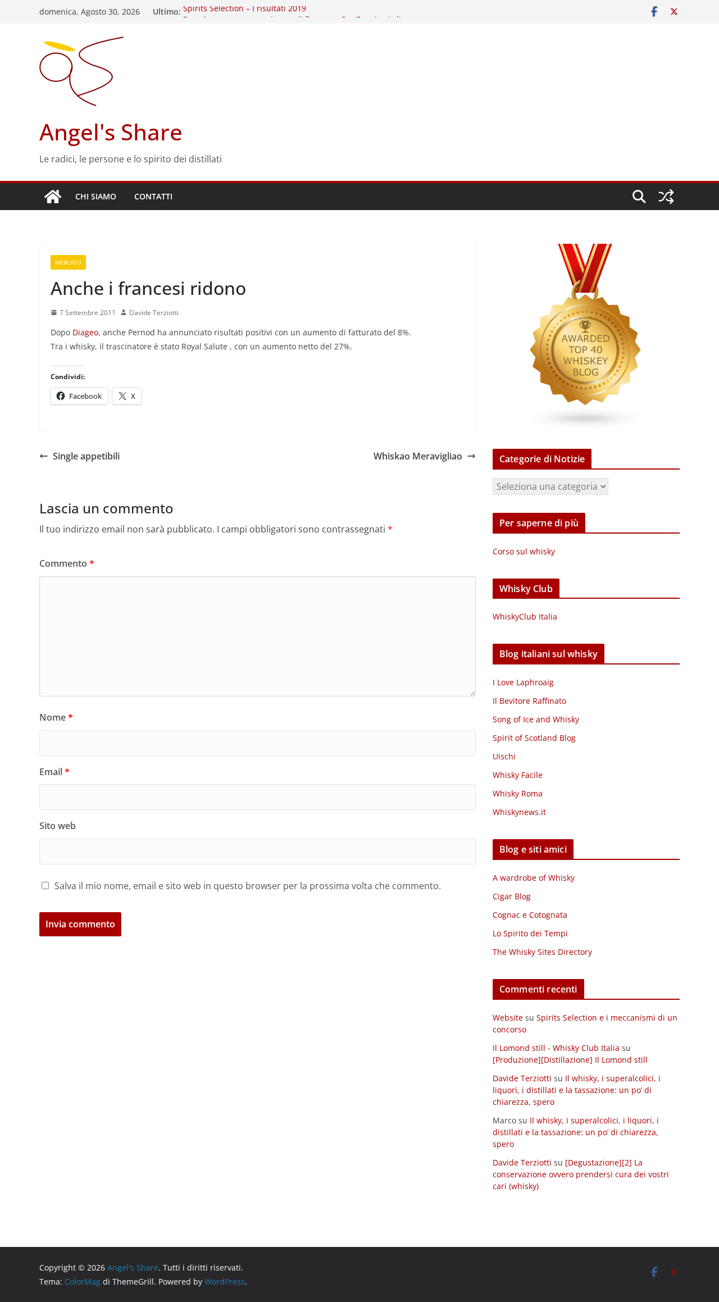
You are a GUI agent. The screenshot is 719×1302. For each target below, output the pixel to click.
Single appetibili (86, 456)
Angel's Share (111, 131)
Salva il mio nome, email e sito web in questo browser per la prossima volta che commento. (247, 886)
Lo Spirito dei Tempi (530, 933)
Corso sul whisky (524, 551)
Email (54, 772)
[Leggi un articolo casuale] (666, 196)
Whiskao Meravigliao (418, 456)
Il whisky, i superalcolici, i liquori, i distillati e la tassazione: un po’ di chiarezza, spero (577, 1090)
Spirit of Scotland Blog (534, 737)
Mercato (68, 262)
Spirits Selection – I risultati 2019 (244, 11)
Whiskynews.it (519, 812)
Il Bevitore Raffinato (529, 700)
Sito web (57, 826)
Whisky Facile (518, 775)
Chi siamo (95, 196)
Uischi (504, 756)
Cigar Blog (512, 896)
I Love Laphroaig (523, 682)
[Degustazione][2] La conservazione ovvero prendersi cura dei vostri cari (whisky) (581, 1174)
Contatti (153, 196)
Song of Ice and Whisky (536, 719)
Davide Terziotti (154, 312)
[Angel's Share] (52, 196)
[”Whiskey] (586, 250)
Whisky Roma (518, 793)
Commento (66, 563)
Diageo (85, 332)
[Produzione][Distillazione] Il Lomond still (570, 1059)
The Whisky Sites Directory (542, 951)
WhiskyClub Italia (525, 616)
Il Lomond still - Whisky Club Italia (556, 1047)
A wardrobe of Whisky (534, 877)
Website (508, 1017)
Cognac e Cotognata (530, 914)
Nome (56, 717)
